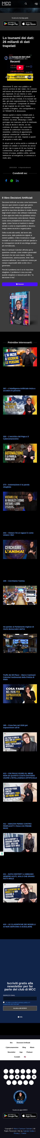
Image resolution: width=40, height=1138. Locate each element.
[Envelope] (28, 1077)
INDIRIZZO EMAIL (9, 995)
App (20, 1052)
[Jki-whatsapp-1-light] (17, 1077)
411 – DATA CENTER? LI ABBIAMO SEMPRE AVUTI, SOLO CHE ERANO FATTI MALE (19, 876)
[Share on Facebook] (6, 181)
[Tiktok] (28, 1071)
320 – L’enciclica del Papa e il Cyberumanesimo (16, 438)
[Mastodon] (14, 1082)
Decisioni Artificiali (23, 1043)
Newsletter (11, 1052)
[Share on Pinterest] (34, 181)
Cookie (23, 1133)
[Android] (6, 1077)
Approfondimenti (25, 167)
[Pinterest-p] (8, 1082)
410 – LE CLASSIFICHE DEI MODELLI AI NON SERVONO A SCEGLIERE (19, 925)
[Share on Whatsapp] (12, 181)
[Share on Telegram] (28, 181)
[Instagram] (23, 1071)
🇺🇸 (25, 1057)
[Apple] (34, 1071)
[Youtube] (11, 1071)
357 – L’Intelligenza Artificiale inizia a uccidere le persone (19, 389)
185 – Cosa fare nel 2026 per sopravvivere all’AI (15, 726)
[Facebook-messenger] (23, 1077)
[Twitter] (20, 1082)
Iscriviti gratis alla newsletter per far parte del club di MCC (20, 986)
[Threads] (25, 1082)
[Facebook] (17, 1071)
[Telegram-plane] (11, 1077)
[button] (25, 4)
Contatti (17, 1057)
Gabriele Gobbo (28, 1131)
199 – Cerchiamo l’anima (14, 581)
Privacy (16, 1133)
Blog (24, 1047)
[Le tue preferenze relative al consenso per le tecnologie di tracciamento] (2, 854)
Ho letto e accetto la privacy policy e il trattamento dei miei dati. (16, 1003)
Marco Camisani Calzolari (23, 1128)
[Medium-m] (31, 1082)
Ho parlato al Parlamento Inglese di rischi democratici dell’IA (18, 628)
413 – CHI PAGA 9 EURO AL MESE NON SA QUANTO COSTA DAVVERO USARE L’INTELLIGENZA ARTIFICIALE (20, 775)
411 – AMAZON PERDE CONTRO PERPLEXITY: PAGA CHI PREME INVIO (17, 826)
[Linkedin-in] (6, 1071)
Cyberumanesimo (12, 1047)
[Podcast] (34, 1077)
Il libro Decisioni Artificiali (17, 197)
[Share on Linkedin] (17, 181)
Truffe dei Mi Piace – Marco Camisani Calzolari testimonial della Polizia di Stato (19, 677)
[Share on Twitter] (23, 181)
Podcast (29, 1052)
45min (32, 1047)
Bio (11, 1043)
